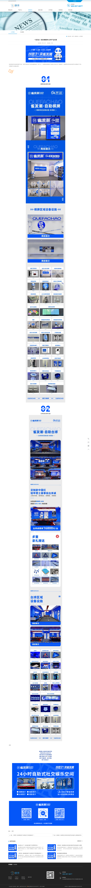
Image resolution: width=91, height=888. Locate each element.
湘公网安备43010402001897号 (33, 886)
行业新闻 (22, 32)
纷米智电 (15, 864)
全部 (12, 831)
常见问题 (70, 9)
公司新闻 (13, 32)
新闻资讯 (30, 9)
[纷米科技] (15, 6)
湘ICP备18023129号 (23, 886)
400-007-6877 (88, 438)
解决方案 (40, 9)
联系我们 (61, 9)
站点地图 (42, 886)
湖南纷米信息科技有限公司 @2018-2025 (75, 886)
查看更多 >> (80, 841)
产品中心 (20, 9)
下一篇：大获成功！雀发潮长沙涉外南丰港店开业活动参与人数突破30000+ (67, 835)
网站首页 (10, 9)
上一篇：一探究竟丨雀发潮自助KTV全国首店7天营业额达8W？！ (21, 835)
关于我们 (51, 9)
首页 (73, 36)
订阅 (40, 886)
